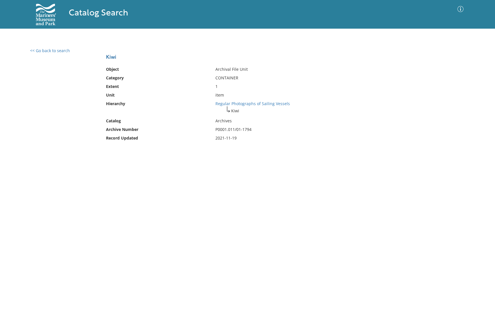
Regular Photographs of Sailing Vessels (252, 103)
